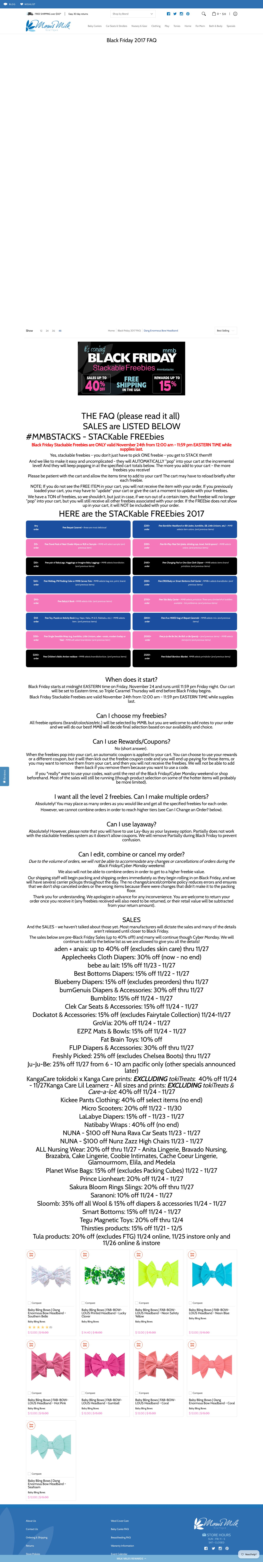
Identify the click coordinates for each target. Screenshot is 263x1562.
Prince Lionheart (102, 1179)
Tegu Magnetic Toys (106, 1220)
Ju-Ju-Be (39, 1064)
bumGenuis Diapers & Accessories (105, 990)
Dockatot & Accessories (64, 1015)
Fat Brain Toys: (120, 1039)
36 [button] (53, 330)
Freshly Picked (71, 1056)
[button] (131, 1558)
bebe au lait (103, 965)
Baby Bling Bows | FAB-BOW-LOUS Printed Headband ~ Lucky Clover (104, 1313)
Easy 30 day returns (78, 13)
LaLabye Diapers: (102, 1116)
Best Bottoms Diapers (103, 973)
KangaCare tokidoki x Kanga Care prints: (110, 1079)
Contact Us (32, 1529)
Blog (12, 4)
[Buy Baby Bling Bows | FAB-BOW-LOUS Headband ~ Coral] (158, 1365)
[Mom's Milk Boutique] (48, 26)
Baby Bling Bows (36, 1321)
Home (111, 330)
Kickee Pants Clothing (89, 1100)
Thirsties (92, 1228)
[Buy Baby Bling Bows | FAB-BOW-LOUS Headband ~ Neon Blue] (212, 1274)
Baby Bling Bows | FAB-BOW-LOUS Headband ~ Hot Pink (48, 1401)
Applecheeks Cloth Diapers (98, 957)
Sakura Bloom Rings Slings (105, 1187)
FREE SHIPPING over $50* (48, 13)
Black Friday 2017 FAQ (129, 330)
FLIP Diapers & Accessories (105, 1047)
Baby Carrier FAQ (120, 1529)
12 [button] (41, 330)
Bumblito (103, 998)
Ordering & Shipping (36, 1537)
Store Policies (33, 1554)
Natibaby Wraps (105, 1124)
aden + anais (70, 949)
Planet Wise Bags (69, 1170)
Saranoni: (103, 1195)
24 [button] (47, 330)
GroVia (102, 1023)
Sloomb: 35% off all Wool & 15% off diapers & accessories (115, 1203)
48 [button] (60, 330)
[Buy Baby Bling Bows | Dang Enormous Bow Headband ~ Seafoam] (51, 1445)
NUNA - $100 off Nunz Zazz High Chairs (115, 1141)
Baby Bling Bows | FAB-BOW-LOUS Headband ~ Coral (155, 1401)
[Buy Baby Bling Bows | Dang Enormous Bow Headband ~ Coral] (212, 1365)
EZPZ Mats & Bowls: (103, 1031)
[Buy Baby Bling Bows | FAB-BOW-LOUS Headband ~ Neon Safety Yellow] (158, 1274)
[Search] (204, 14)
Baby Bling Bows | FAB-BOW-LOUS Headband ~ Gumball (102, 1401)
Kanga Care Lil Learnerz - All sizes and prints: (140, 1088)
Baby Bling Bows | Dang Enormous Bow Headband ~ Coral (212, 1401)
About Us (31, 1520)
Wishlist (30, 4)
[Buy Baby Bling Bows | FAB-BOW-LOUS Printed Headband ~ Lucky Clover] (105, 1274)
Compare (37, 1303)
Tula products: (51, 1236)
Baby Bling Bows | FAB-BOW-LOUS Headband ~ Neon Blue (209, 1311)
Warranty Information (122, 1545)
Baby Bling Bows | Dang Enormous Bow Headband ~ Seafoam (47, 1484)
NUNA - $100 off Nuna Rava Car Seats (115, 1133)
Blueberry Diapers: (79, 982)
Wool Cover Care (120, 1520)
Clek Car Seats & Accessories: (103, 1006)
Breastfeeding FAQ (121, 1537)
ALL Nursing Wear (60, 1149)
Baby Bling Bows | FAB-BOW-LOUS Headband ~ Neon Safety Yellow (157, 1313)
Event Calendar (119, 1554)
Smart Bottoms (103, 1212)
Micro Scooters (101, 1108)
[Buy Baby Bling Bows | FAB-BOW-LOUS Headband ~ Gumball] (105, 1365)
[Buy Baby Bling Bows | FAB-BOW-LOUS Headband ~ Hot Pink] (51, 1365)
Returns (30, 1545)
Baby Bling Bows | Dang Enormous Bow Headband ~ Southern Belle (47, 1313)
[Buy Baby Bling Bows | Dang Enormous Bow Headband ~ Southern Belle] (51, 1274)
